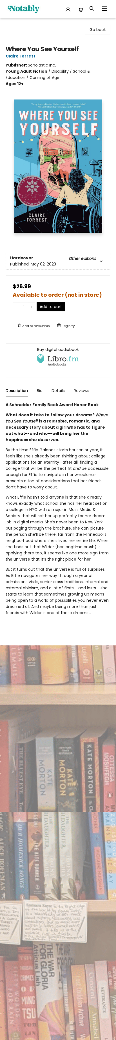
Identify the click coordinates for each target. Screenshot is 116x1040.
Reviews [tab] (81, 390)
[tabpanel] (58, 517)
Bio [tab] (40, 390)
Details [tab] (58, 390)
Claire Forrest (20, 56)
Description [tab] (17, 390)
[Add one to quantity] (31, 307)
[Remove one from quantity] (16, 307)
